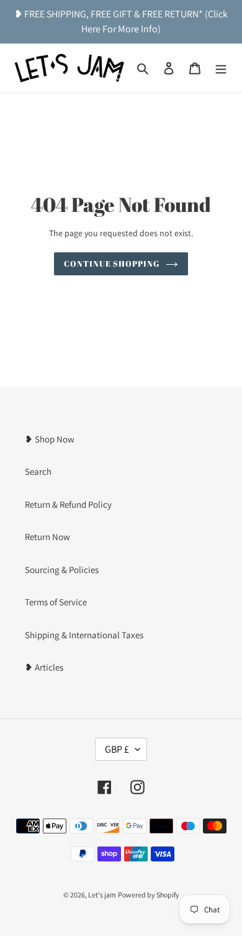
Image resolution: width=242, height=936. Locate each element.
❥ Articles (44, 667)
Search (38, 471)
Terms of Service (56, 602)
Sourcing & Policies (62, 570)
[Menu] (221, 68)
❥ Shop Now (49, 439)
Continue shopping (112, 263)
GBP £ (117, 749)
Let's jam (102, 894)
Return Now (47, 537)
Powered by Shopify (148, 894)
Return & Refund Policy (68, 504)
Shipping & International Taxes (84, 635)
